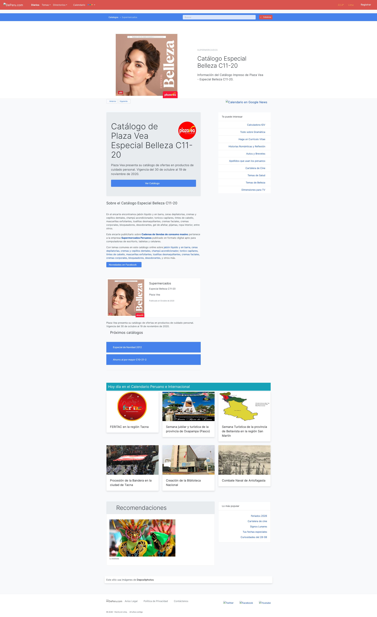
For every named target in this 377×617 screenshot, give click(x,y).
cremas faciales (190, 254)
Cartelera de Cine (255, 168)
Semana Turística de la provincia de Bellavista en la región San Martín (244, 431)
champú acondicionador (165, 250)
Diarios (35, 4)
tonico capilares (189, 250)
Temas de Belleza (256, 182)
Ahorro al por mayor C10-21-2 (130, 359)
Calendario (78, 4)
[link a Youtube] (265, 602)
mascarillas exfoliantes (139, 254)
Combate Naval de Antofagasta (243, 480)
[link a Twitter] (228, 602)
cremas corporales (116, 257)
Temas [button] (45, 4)
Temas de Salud (257, 175)
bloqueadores (136, 257)
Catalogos (113, 17)
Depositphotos (145, 579)
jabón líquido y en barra (177, 247)
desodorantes (152, 257)
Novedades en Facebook (123, 264)
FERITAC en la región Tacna (129, 427)
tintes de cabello (115, 254)
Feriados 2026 (259, 515)
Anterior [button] (112, 101)
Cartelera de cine (257, 521)
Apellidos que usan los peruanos (247, 160)
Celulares (267, 17)
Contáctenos (181, 601)
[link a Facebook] (246, 602)
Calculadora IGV (256, 124)
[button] (91, 5)
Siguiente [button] (124, 101)
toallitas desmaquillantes (166, 254)
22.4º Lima (346, 4)
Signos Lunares (258, 526)
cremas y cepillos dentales (135, 250)
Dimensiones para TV (254, 189)
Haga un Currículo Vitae (252, 139)
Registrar (365, 4)
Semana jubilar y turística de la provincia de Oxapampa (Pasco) (188, 429)
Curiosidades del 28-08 (254, 537)
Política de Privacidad (156, 601)
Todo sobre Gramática (253, 131)
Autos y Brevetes (256, 153)
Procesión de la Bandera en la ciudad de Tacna (131, 483)
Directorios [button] (59, 4)
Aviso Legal (131, 601)
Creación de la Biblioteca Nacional (183, 483)
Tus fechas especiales (255, 531)
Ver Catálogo (152, 183)
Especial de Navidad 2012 (127, 347)
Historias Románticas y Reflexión (247, 146)
